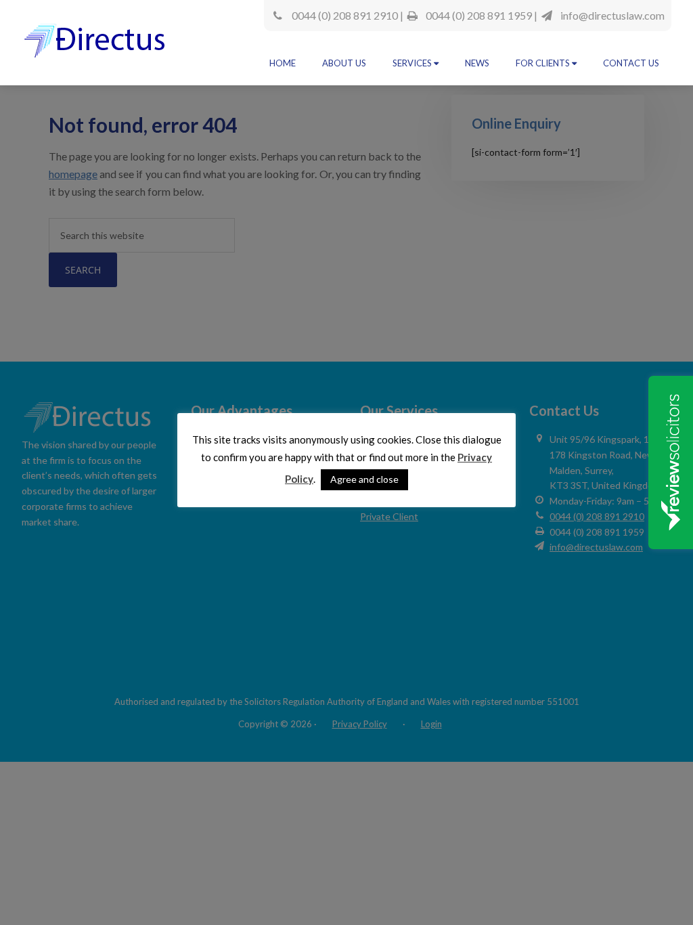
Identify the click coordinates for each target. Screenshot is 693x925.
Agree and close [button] (364, 479)
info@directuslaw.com (612, 15)
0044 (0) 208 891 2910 (345, 15)
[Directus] (97, 46)
